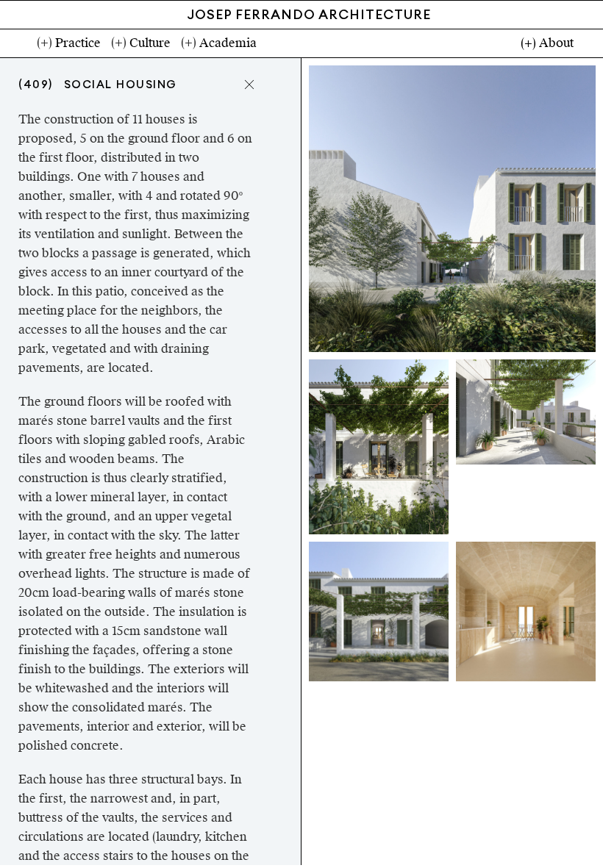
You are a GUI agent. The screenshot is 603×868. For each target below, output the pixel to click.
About (556, 43)
